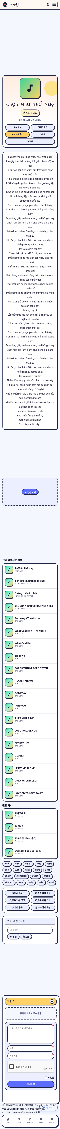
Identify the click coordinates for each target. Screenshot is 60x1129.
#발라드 (35, 876)
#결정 (31, 882)
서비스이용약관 (26, 1105)
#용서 (37, 870)
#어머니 (28, 863)
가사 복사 (18, 893)
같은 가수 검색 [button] (18, 900)
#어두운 (8, 876)
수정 (14, 937)
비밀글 (51, 1077)
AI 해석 (18, 127)
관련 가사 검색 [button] (44, 893)
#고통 (17, 870)
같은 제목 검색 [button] (44, 900)
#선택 (7, 870)
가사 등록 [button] (18, 907)
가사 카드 (43, 127)
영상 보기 (31, 492)
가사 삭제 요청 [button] (44, 907)
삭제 (27, 937)
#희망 (51, 882)
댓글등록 (30, 1084)
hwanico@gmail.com (23, 1112)
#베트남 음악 (21, 876)
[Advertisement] (30, 42)
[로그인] (47, 4)
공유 (43, 134)
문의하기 (50, 1107)
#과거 (41, 882)
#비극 (7, 863)
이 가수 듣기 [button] (18, 134)
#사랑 (39, 863)
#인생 (21, 882)
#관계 (49, 863)
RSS (38, 1112)
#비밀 (47, 870)
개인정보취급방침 (10, 1105)
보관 (31, 141)
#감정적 (47, 876)
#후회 (27, 870)
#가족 (17, 863)
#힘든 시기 (9, 882)
